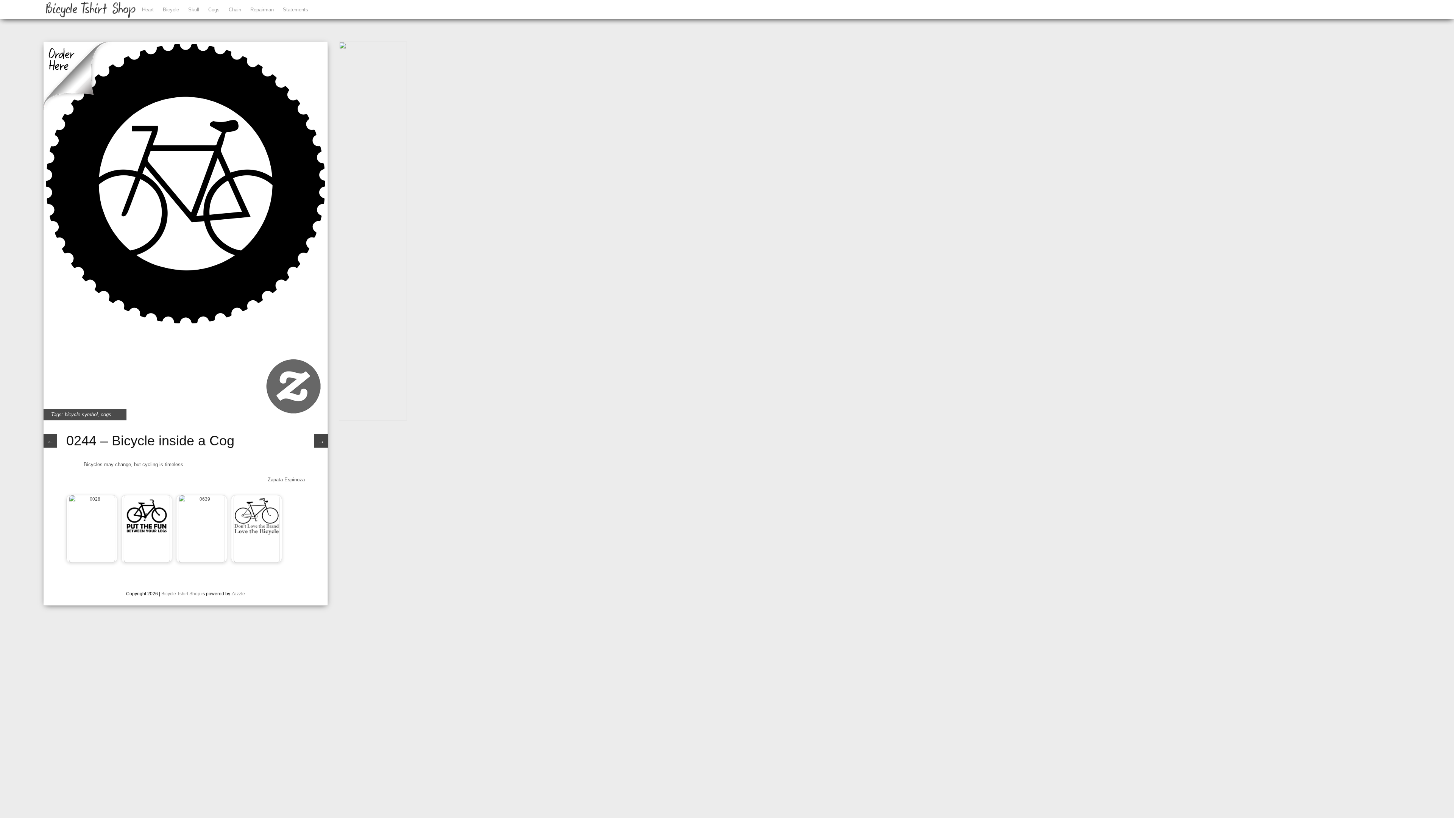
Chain (235, 9)
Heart (148, 9)
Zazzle (238, 593)
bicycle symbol (81, 414)
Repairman (262, 9)
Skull (193, 9)
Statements (295, 9)
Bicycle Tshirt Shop (180, 593)
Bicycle (171, 9)
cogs (106, 414)
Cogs (214, 9)
